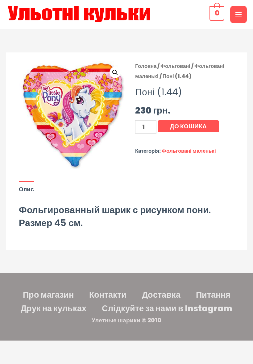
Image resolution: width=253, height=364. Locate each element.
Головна (145, 66)
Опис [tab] (26, 189)
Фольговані (175, 66)
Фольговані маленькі (189, 151)
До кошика (188, 126)
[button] (115, 72)
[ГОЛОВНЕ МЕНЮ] (238, 14)
